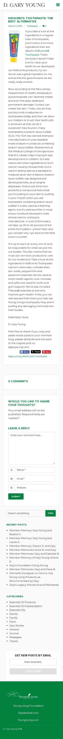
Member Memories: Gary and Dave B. (32, 569)
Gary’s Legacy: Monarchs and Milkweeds (33, 584)
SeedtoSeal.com (28, 712)
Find (50, 513)
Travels (13, 641)
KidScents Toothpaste (35, 356)
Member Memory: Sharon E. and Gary (32, 545)
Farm (12, 621)
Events (13, 613)
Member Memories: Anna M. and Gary (32, 549)
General (14, 629)
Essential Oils (17, 609)
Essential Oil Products (22, 602)
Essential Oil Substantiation (25, 606)
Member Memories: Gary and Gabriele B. (34, 553)
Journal (14, 633)
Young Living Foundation (28, 705)
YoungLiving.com (28, 720)
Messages (32, 26)
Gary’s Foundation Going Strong (28, 565)
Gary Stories (16, 625)
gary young (15, 356)
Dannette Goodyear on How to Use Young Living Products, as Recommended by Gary (31, 577)
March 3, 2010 (15, 26)
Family (13, 617)
